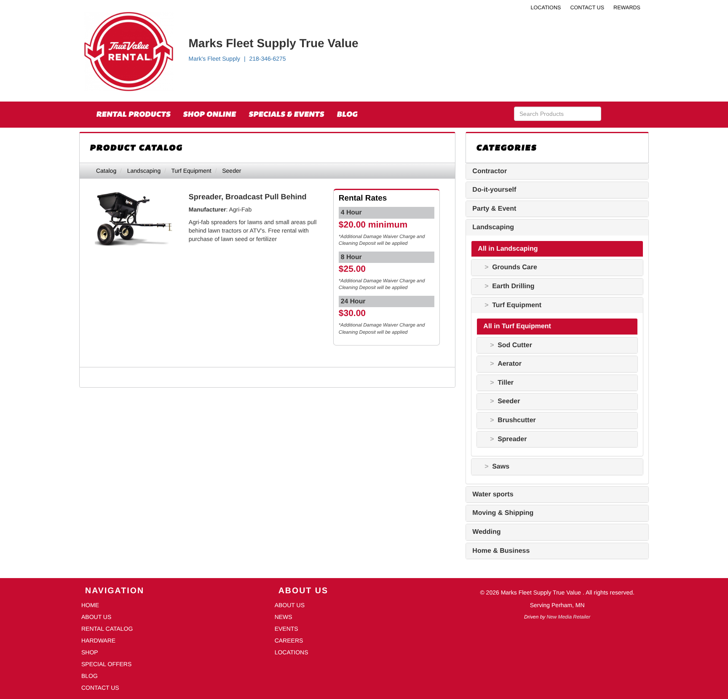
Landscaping (144, 170)
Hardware (98, 640)
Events (286, 628)
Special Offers (106, 664)
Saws (500, 466)
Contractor (489, 171)
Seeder (231, 170)
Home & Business (501, 550)
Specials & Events (286, 114)
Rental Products (133, 114)
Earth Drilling (513, 286)
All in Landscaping (508, 248)
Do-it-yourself (494, 189)
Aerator (510, 363)
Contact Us (587, 8)
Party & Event (494, 208)
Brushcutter (517, 420)
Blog (347, 114)
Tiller (506, 382)
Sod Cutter (515, 345)
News (283, 616)
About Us (96, 616)
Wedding (486, 532)
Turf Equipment (191, 170)
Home (90, 605)
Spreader (512, 439)
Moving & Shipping (502, 513)
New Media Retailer (569, 617)
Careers (289, 640)
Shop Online (209, 114)
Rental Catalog (107, 628)
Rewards (626, 8)
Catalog (106, 170)
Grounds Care (514, 267)
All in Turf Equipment (517, 326)
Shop (89, 652)
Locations (546, 8)
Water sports (492, 494)
